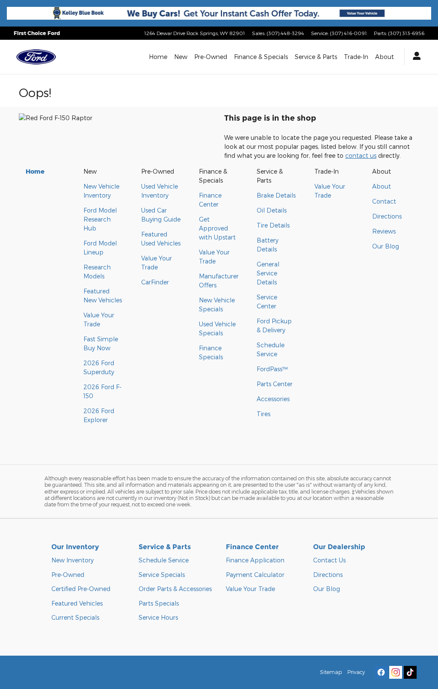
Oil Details (272, 210)
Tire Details (273, 225)
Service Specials (162, 574)
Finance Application (255, 560)
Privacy (356, 672)
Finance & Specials (261, 56)
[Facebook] (381, 672)
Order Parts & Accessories (175, 588)
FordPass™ (272, 369)
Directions (387, 216)
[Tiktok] (410, 672)
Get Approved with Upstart (217, 228)
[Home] (36, 56)
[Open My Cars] (414, 56)
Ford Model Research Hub (100, 219)
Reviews (384, 231)
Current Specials (75, 617)
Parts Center (275, 383)
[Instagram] (395, 672)
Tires (263, 413)
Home (158, 56)
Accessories (273, 398)
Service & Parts (316, 56)
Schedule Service (164, 560)
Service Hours (158, 617)
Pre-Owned (210, 56)
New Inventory (72, 560)
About (384, 56)
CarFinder (155, 282)
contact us (360, 155)
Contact (384, 201)
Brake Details (276, 195)
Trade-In (356, 56)
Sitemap (331, 672)
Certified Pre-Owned (80, 588)
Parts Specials (159, 603)
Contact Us (329, 560)
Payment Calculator (255, 574)
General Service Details (268, 273)
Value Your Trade (250, 588)
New (180, 56)
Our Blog (385, 246)
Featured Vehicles (77, 603)
